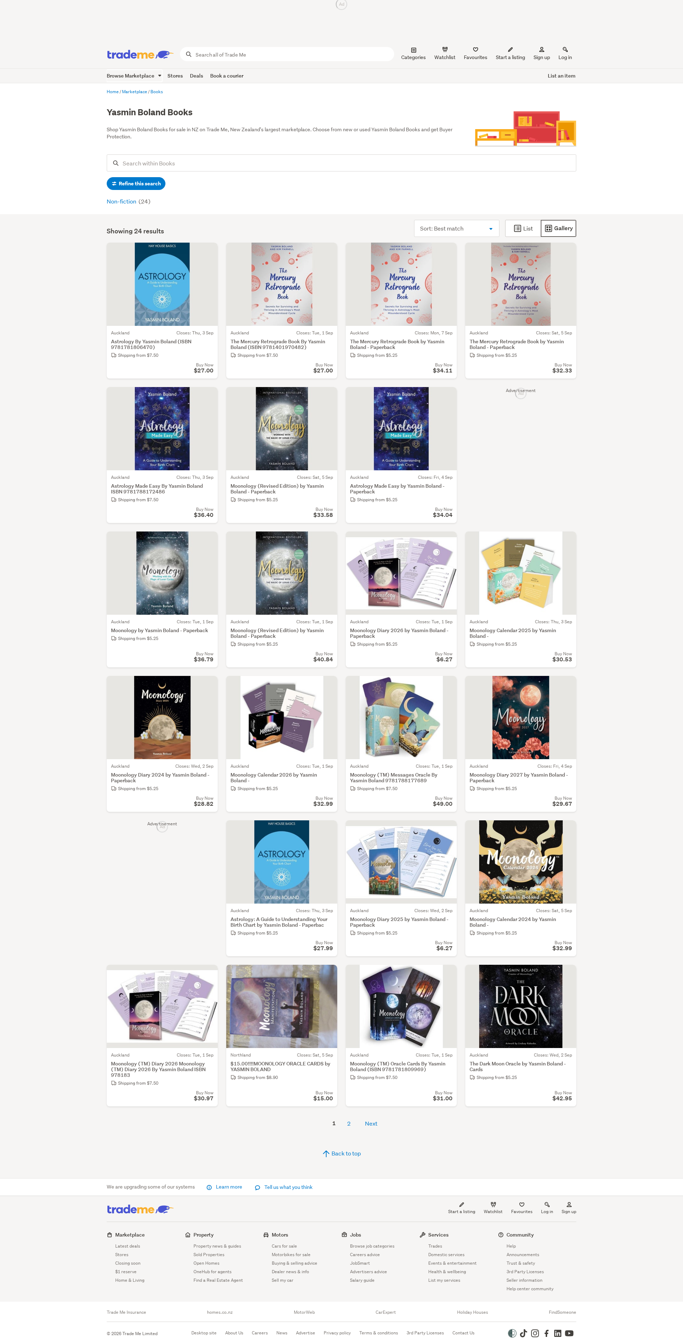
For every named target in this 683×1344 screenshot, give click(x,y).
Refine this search (139, 183)
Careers (260, 1333)
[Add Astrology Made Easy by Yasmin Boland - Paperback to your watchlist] (447, 397)
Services (438, 1234)
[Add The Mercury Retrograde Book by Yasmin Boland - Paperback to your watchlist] (447, 253)
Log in (565, 57)
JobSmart (360, 1263)
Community (520, 1234)
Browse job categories (372, 1246)
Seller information (524, 1280)
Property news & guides (217, 1246)
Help (511, 1246)
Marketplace (130, 1234)
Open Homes (206, 1263)
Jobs (355, 1234)
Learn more (229, 1187)
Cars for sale (284, 1246)
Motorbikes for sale (291, 1255)
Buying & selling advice (294, 1263)
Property (204, 1234)
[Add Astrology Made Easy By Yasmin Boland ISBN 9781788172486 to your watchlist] (208, 397)
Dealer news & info (290, 1272)
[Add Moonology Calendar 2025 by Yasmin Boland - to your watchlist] (566, 541)
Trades (435, 1246)
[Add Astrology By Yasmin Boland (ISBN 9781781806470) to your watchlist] (208, 253)
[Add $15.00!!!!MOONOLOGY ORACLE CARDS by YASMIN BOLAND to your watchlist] (327, 975)
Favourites (522, 1211)
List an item (562, 75)
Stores (175, 75)
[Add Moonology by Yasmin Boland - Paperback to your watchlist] (208, 541)
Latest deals (127, 1246)
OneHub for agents (213, 1272)
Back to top (345, 1153)
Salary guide (362, 1280)
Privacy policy (337, 1333)
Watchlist (493, 1211)
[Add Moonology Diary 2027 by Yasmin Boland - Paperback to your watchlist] (566, 686)
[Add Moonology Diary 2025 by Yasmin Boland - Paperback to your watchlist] (447, 830)
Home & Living (129, 1280)
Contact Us (463, 1333)
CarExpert (386, 1312)
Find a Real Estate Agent (218, 1280)
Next (371, 1123)
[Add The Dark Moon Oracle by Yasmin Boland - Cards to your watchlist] (566, 975)
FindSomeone (562, 1312)
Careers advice (365, 1255)
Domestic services (446, 1255)
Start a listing (461, 1211)
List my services (444, 1280)
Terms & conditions (378, 1333)
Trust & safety (521, 1263)
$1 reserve (126, 1272)
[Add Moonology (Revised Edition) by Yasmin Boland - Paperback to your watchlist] (327, 397)
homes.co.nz (220, 1312)
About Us (234, 1333)
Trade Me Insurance (126, 1312)
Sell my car (282, 1280)
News (281, 1333)
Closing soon (128, 1263)
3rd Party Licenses (525, 1272)
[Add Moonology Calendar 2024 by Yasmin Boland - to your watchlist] (566, 830)
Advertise (305, 1333)
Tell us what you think (288, 1187)
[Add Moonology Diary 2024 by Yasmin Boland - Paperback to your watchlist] (208, 686)
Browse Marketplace (131, 75)
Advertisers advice (368, 1272)
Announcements (523, 1255)
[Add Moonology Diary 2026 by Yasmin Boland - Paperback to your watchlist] (447, 541)
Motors (280, 1234)
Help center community (530, 1289)
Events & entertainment (452, 1263)
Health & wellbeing (447, 1272)
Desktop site (204, 1333)
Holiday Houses (472, 1312)
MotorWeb (304, 1312)
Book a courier (226, 75)
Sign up (542, 57)
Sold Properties (209, 1255)
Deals (196, 75)
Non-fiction (122, 201)
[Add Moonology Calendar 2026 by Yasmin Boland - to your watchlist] (327, 686)
